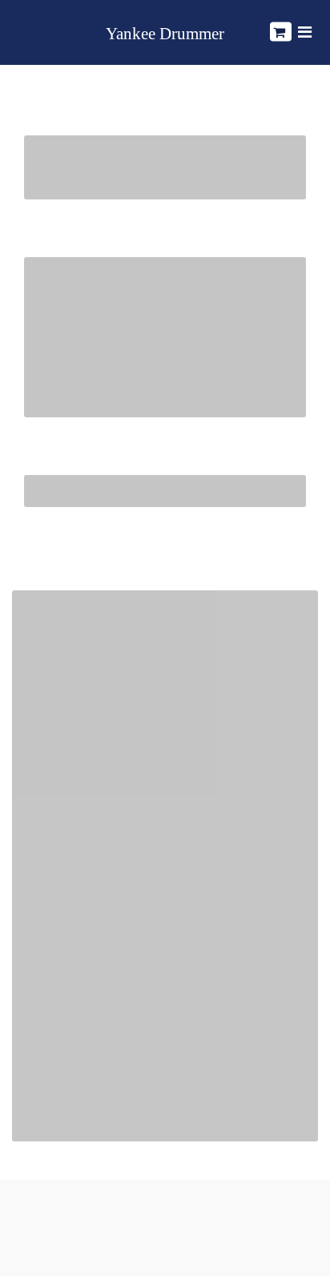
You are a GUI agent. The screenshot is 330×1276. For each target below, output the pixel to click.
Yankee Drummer (165, 34)
